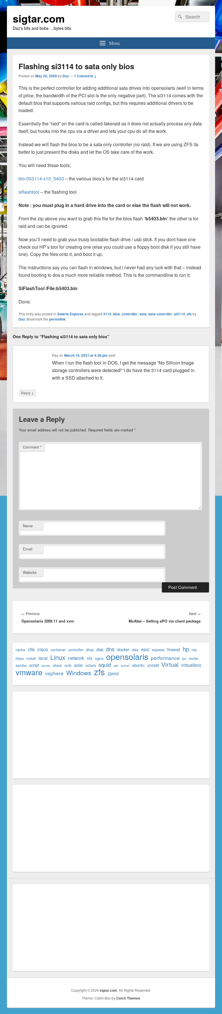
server (46, 665)
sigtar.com (39, 18)
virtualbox (191, 665)
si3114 (179, 313)
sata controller (160, 313)
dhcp (90, 649)
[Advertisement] (111, 735)
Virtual (170, 664)
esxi (145, 649)
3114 (107, 313)
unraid (153, 665)
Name (28, 525)
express (158, 649)
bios (116, 313)
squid (105, 665)
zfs (189, 313)
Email (27, 549)
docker (123, 649)
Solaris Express (70, 313)
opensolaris (127, 656)
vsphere (54, 673)
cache (20, 649)
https (20, 658)
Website (29, 572)
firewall (173, 649)
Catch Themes (128, 998)
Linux (57, 657)
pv (184, 658)
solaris (91, 665)
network (76, 658)
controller (130, 313)
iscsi (43, 658)
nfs (89, 658)
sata (143, 313)
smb (67, 665)
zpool (113, 673)
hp (186, 649)
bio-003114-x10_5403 (41, 178)
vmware (29, 672)
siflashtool (28, 191)
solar (78, 665)
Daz (65, 75)
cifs (31, 649)
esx (135, 649)
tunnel (125, 665)
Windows (78, 673)
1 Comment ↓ (85, 75)
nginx (99, 658)
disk (99, 649)
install (31, 658)
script (34, 665)
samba (21, 665)
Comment (32, 447)
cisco (42, 649)
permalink (57, 319)
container (58, 649)
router (193, 658)
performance (165, 658)
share (57, 665)
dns (110, 649)
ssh (116, 665)
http (194, 650)
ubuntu (138, 665)
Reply (27, 392)
